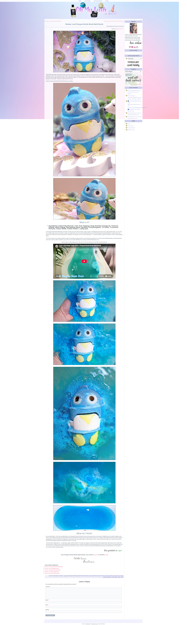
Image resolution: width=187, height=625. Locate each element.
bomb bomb (94, 575)
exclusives (114, 575)
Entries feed (130, 125)
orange (121, 575)
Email (47, 604)
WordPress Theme (95, 623)
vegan (116, 577)
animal (68, 575)
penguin (105, 577)
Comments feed (131, 127)
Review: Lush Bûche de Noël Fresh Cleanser (113, 21)
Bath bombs (55, 575)
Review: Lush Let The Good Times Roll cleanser (134, 92)
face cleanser (131, 90)
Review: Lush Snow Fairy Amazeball (53, 21)
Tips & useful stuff (98, 1)
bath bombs (86, 575)
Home (80, 1)
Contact (106, 1)
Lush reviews (87, 1)
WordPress (88, 623)
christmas (103, 575)
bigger (117, 28)
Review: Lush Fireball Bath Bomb (52, 568)
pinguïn (109, 577)
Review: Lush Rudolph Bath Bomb (52, 573)
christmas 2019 (109, 575)
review (112, 577)
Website (47, 609)
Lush (119, 575)
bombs (98, 575)
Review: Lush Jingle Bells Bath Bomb (52, 570)
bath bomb (75, 575)
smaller (121, 28)
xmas (122, 577)
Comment (48, 586)
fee (128, 116)
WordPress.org (131, 129)
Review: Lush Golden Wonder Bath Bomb (54, 566)
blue (90, 575)
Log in (129, 123)
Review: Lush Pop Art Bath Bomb (52, 571)
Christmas (61, 575)
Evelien (122, 26)
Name (47, 600)
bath (72, 575)
